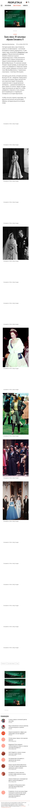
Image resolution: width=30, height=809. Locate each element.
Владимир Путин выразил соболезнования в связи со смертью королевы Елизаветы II (18, 746)
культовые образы (11, 663)
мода (17, 663)
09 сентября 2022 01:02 (22, 44)
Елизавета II (4, 663)
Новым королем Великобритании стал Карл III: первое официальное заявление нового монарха (18, 766)
